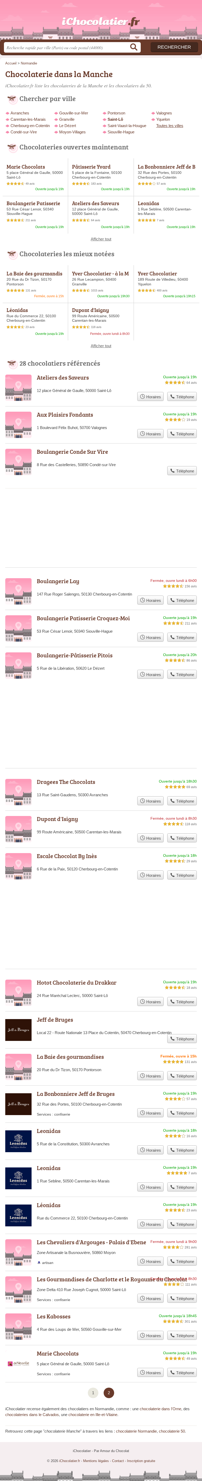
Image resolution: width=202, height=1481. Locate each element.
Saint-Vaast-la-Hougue (127, 125)
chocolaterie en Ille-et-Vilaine (92, 1414)
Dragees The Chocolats (66, 782)
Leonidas (148, 203)
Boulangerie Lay (58, 581)
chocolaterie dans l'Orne (160, 1409)
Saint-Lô (115, 119)
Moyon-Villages (72, 132)
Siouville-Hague (121, 132)
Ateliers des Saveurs (95, 203)
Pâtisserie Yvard (91, 166)
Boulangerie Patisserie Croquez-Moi (33, 206)
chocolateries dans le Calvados (32, 1414)
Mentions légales (96, 1461)
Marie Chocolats (26, 166)
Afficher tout (101, 239)
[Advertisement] (101, 911)
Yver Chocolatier (157, 273)
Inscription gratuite (141, 1461)
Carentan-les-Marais (28, 119)
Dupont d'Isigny (90, 310)
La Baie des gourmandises (34, 276)
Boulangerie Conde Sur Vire (72, 451)
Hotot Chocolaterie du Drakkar (77, 982)
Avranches (20, 113)
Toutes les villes (169, 125)
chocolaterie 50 (172, 1431)
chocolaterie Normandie (136, 1431)
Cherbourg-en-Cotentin (30, 125)
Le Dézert (67, 125)
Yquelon (163, 119)
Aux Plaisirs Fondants (65, 414)
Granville (66, 119)
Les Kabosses (53, 1316)
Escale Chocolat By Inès (67, 856)
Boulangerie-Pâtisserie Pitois (75, 655)
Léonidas (17, 310)
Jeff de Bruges (55, 1019)
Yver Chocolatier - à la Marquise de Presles (100, 276)
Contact (118, 1461)
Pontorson (116, 113)
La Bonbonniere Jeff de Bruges (166, 169)
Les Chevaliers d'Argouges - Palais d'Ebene (91, 1242)
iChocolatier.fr (101, 21)
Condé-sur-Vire (24, 132)
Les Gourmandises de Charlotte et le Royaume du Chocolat (112, 1279)
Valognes (164, 113)
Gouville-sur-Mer (73, 113)
